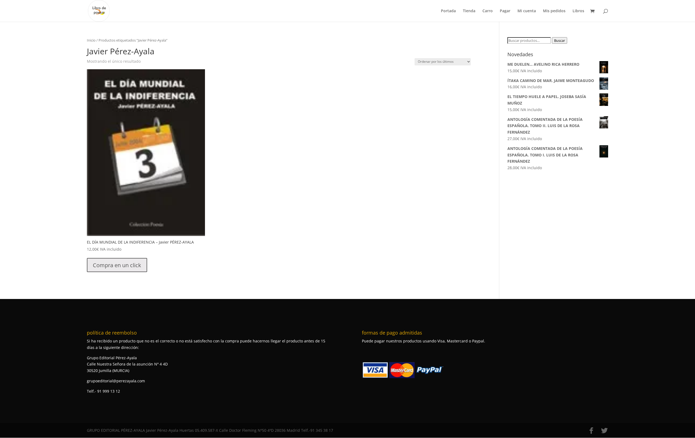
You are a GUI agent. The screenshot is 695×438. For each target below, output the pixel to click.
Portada (448, 11)
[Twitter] (604, 430)
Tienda (469, 11)
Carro (487, 11)
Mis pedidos (554, 11)
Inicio (91, 40)
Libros (578, 11)
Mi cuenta (526, 11)
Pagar (505, 11)
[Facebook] (591, 430)
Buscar (559, 40)
